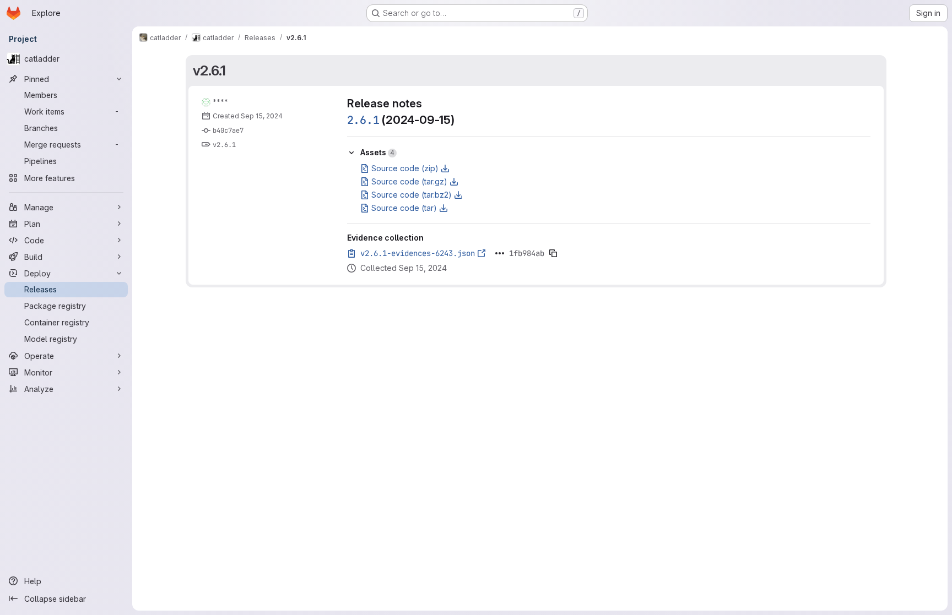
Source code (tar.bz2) (411, 194)
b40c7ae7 (228, 130)
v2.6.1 (209, 70)
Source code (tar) (404, 208)
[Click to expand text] (500, 253)
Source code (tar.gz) (409, 181)
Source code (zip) (405, 168)
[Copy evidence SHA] (553, 253)
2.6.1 (363, 120)
